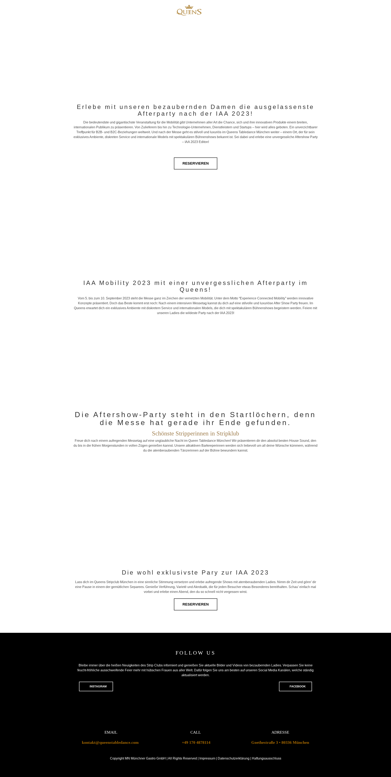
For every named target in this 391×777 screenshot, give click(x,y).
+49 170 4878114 (196, 742)
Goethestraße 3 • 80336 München (280, 742)
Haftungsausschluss (266, 758)
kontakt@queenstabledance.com (110, 742)
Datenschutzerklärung (233, 758)
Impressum (207, 758)
